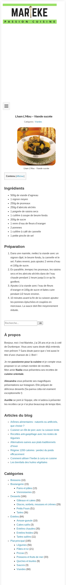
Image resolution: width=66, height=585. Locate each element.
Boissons (15, 480)
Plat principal (17, 541)
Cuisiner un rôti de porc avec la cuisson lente (34, 430)
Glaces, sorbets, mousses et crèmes (36, 504)
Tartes (20, 512)
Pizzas (20, 553)
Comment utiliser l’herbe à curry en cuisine (33, 458)
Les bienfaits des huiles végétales (28, 462)
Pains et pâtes (24, 488)
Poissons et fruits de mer (30, 557)
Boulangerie (17, 484)
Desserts (15, 496)
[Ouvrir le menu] (6, 106)
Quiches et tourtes (26, 561)
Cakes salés (23, 524)
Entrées (14, 516)
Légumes (22, 545)
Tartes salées (24, 536)
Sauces (21, 565)
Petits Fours (23, 508)
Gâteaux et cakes (26, 500)
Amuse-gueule (25, 520)
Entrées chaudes (26, 528)
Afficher (20, 176)
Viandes (38, 122)
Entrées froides (25, 532)
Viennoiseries (24, 492)
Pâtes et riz (23, 549)
